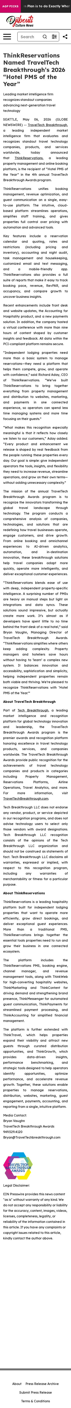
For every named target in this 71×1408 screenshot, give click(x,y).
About (16, 1384)
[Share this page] (65, 37)
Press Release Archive (42, 1384)
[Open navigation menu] (7, 37)
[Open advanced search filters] (54, 36)
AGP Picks (10, 6)
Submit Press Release (35, 1392)
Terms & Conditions (35, 1401)
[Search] (45, 36)
